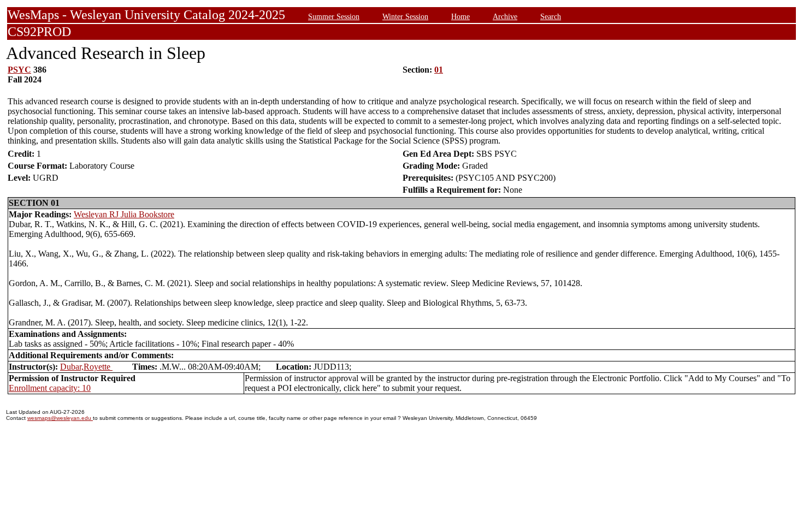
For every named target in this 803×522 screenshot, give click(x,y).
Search (550, 16)
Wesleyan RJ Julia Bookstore (124, 214)
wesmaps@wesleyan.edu (60, 418)
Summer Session (333, 16)
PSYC (19, 69)
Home (460, 16)
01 (438, 69)
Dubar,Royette (86, 366)
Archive (505, 16)
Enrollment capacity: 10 (50, 388)
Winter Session (405, 16)
